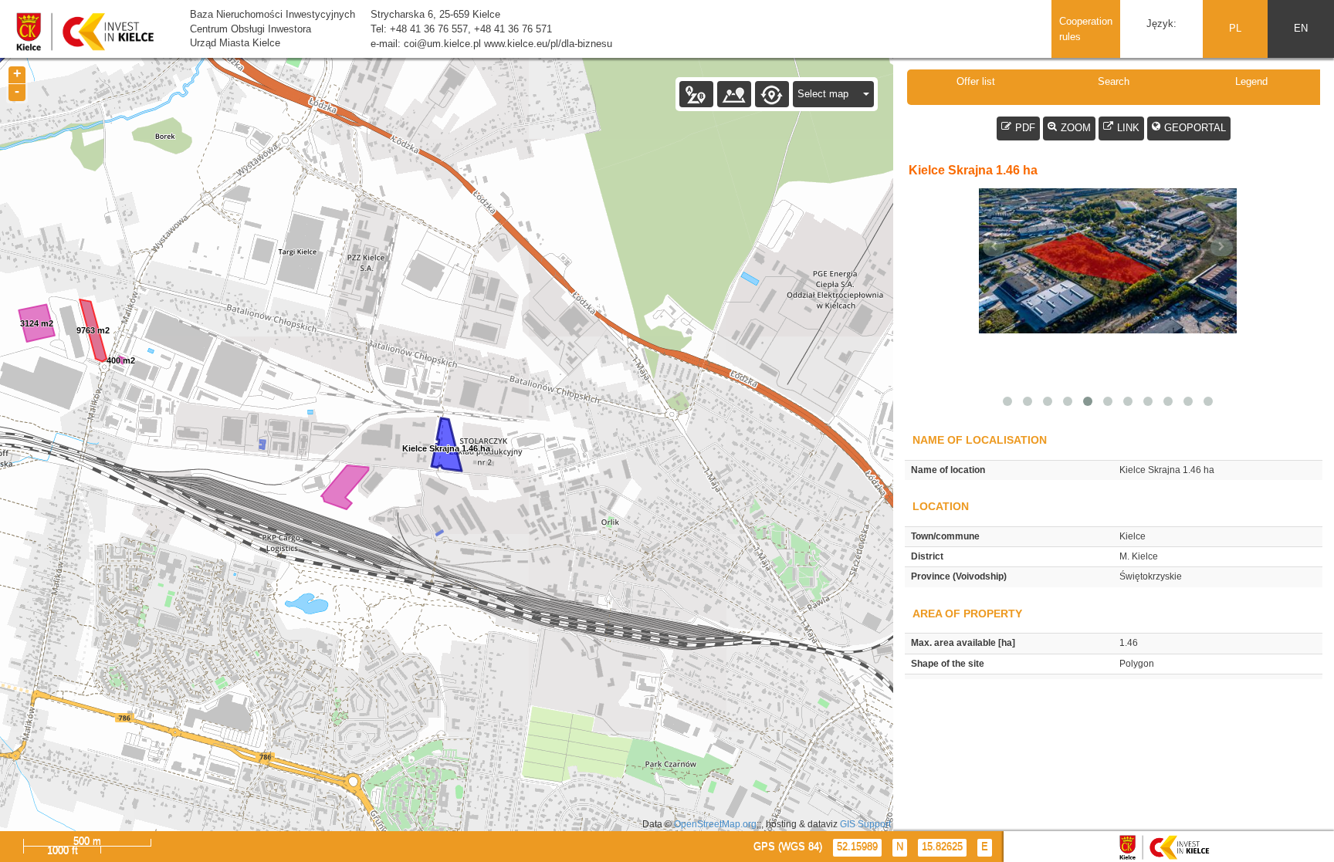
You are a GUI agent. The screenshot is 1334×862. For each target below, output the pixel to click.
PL (1235, 28)
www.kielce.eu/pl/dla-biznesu (548, 43)
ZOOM (1076, 128)
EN (1301, 28)
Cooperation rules (1085, 28)
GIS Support (865, 824)
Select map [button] (824, 94)
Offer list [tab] (975, 81)
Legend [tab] (1251, 81)
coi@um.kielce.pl (442, 43)
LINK (1128, 128)
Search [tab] (1113, 81)
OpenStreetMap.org (715, 824)
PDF (1025, 128)
